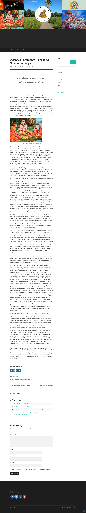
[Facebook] (11, 370)
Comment (13, 434)
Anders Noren (69, 507)
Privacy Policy (61, 92)
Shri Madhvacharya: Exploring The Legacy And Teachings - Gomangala (31, 409)
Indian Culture (15, 376)
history (17, 379)
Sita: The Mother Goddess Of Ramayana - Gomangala (27, 407)
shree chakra (24, 379)
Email (12, 456)
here (20, 325)
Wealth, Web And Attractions (46, 385)
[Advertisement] (43, 38)
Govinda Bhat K (22, 66)
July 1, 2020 (13, 66)
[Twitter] (14, 370)
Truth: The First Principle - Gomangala (23, 404)
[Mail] (17, 370)
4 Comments (30, 66)
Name (12, 449)
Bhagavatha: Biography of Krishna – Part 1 (20, 385)
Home (11, 49)
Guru (12, 379)
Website (12, 462)
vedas (30, 379)
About (17, 49)
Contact (24, 49)
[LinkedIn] (19, 370)
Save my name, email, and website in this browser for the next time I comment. (31, 469)
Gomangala (17, 507)
